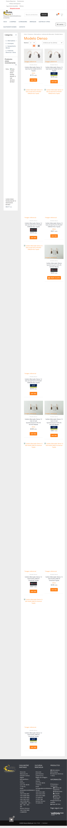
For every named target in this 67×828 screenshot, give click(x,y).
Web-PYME (37, 823)
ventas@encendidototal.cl (27, 790)
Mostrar (26, 43)
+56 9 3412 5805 (40, 795)
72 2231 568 (39, 799)
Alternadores (37, 34)
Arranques (10, 43)
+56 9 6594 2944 (24, 795)
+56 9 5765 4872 (24, 801)
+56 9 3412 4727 (24, 799)
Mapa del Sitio (56, 804)
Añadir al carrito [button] (55, 278)
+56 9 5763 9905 (24, 810)
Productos (30, 34)
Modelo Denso (33, 65)
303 (24, 805)
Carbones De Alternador (48, 34)
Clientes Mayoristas (11, 1)
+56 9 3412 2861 (40, 792)
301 (29, 803)
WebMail (44, 823)
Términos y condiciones (54, 785)
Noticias (22, 6)
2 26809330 (23, 812)
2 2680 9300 (23, 803)
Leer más (33, 80)
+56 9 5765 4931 (24, 794)
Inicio (25, 34)
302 (21, 805)
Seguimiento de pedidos (12, 6)
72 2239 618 (39, 797)
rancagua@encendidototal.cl (44, 788)
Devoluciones (20, 1)
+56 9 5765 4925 (24, 797)
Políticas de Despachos (15, 3)
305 (21, 806)
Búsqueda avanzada (15, 8)
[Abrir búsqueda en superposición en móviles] (36, 14)
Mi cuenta (60, 24)
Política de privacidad (56, 798)
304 (28, 805)
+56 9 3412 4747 (40, 794)
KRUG (33, 73)
